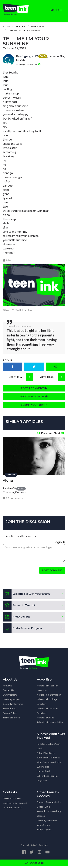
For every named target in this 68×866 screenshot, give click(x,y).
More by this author (27, 64)
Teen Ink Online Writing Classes (49, 813)
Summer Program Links (49, 802)
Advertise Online (45, 717)
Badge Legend (44, 829)
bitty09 (11, 488)
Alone (8, 481)
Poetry (20, 26)
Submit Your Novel (46, 753)
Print (8, 260)
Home (6, 26)
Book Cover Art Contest (15, 802)
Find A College (21, 616)
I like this (19, 377)
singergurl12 (29, 56)
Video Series (43, 825)
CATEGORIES (33, 862)
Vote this (51, 377)
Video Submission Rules (49, 762)
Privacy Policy (10, 713)
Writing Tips (43, 766)
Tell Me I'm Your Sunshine (24, 30)
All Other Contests (12, 807)
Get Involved (43, 771)
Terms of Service (11, 717)
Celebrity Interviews (13, 703)
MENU (55, 10)
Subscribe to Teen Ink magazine (47, 778)
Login (58, 542)
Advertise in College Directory (47, 701)
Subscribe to (31, 593)
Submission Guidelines (48, 757)
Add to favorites (32, 396)
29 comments (14, 498)
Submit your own (33, 404)
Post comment (52, 570)
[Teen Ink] (17, 9)
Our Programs (10, 694)
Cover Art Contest (12, 798)
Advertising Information (49, 694)
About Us (7, 685)
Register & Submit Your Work (48, 746)
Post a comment (32, 388)
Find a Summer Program (27, 628)
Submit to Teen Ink (24, 605)
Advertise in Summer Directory (47, 710)
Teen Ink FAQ (9, 708)
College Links (43, 806)
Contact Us (8, 690)
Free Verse (37, 26)
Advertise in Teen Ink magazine (47, 688)
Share (7, 359)
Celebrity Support (11, 699)
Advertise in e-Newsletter (50, 722)
